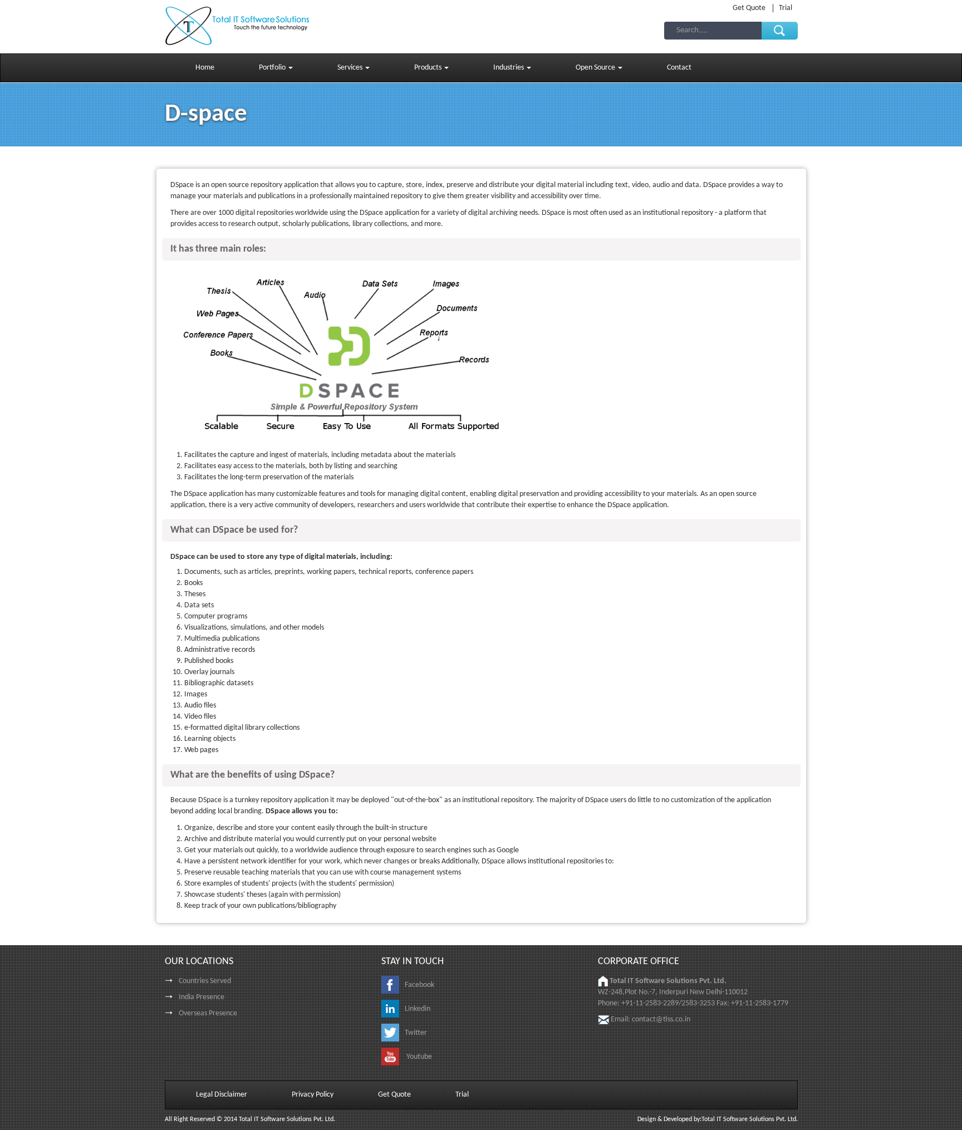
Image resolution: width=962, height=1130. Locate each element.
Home (204, 67)
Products (428, 67)
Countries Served (205, 981)
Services (350, 67)
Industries (509, 67)
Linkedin (417, 1009)
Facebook (419, 985)
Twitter (416, 1033)
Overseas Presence (208, 1013)
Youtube (418, 1057)
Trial (785, 8)
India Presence (201, 997)
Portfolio (273, 67)
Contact (679, 67)
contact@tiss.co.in (661, 1019)
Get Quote (750, 8)
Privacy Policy (312, 1094)
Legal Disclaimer (221, 1094)
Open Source (596, 67)
